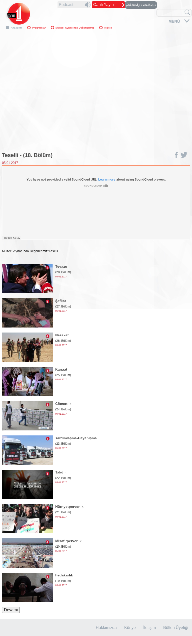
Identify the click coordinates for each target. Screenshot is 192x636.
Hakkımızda (106, 627)
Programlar (39, 27)
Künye (130, 627)
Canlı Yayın (103, 5)
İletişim (149, 627)
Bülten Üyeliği (175, 627)
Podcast (66, 5)
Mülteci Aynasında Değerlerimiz (75, 27)
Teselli (108, 27)
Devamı (11, 610)
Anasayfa (16, 27)
